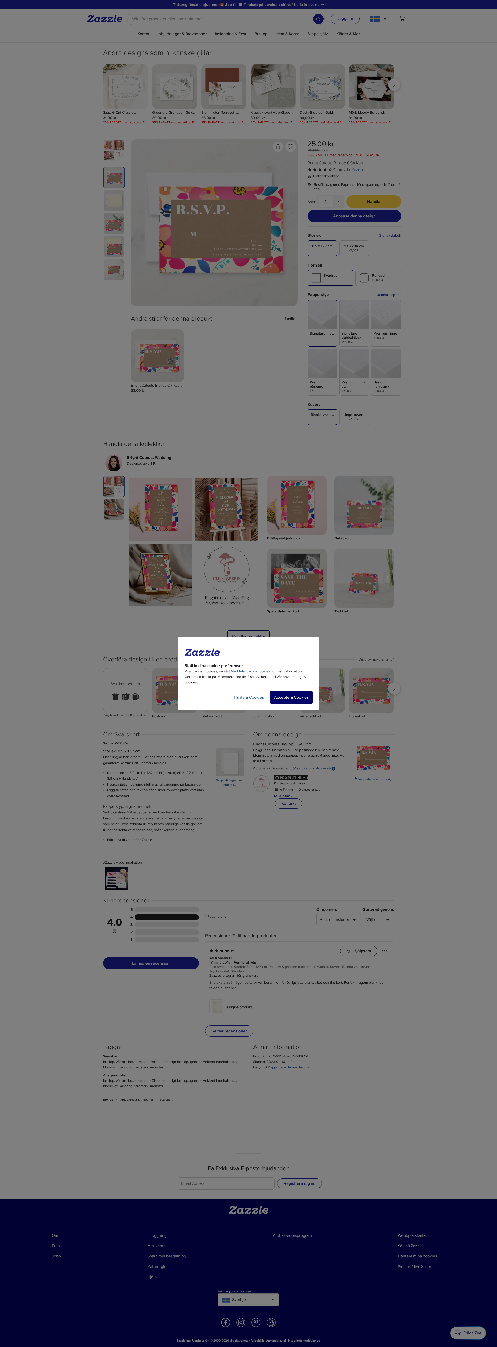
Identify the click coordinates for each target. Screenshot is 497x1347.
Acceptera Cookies (291, 697)
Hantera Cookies (249, 697)
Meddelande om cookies (250, 671)
